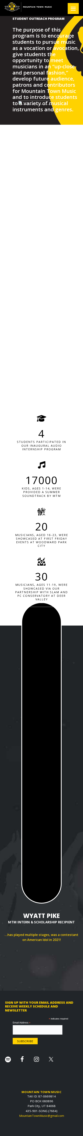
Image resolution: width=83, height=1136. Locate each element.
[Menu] (73, 8)
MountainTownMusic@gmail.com (41, 1116)
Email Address (21, 1022)
